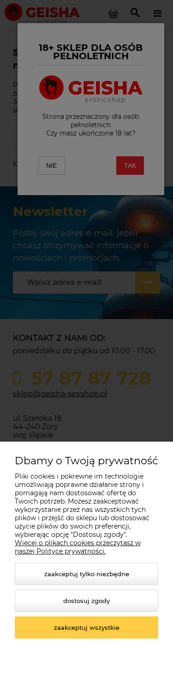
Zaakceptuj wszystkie (86, 627)
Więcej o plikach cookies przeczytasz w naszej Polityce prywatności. (78, 547)
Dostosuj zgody (86, 600)
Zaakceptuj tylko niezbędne (86, 574)
